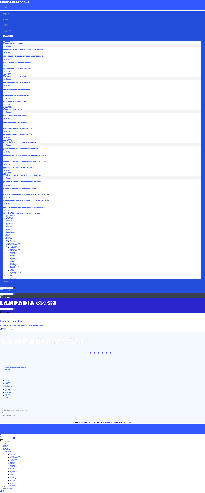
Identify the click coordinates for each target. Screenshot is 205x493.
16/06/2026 (6, 138)
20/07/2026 (6, 105)
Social (7, 241)
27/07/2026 (6, 158)
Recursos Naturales (10, 238)
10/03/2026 (6, 216)
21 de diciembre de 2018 (7, 330)
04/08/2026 (6, 152)
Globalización (9, 220)
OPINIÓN (5, 25)
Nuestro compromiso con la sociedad (15, 367)
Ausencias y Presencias (12, 109)
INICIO (5, 8)
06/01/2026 (6, 72)
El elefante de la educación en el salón (19, 168)
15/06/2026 (6, 171)
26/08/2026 (6, 86)
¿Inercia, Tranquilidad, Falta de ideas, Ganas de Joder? (24, 161)
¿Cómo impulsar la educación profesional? (20, 155)
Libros (6, 385)
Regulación (8, 240)
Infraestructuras (10, 224)
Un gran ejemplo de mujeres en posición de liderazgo (21, 325)
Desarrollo (12, 254)
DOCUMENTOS (7, 287)
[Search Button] (14, 288)
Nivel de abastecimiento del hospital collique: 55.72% (24, 213)
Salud (11, 275)
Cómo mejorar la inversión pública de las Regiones (24, 56)
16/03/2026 (6, 210)
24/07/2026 (6, 65)
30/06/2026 (6, 131)
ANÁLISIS (6, 20)
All (7, 39)
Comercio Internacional (11, 215)
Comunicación (13, 246)
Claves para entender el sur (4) (16, 95)
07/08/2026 (6, 59)
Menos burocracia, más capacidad (16, 89)
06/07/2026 (6, 125)
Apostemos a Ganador (12, 128)
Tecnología (8, 243)
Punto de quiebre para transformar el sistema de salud (26, 201)
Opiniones (9, 245)
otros (6, 397)
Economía (12, 255)
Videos (7, 383)
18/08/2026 (6, 191)
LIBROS (5, 275)
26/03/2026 (6, 204)
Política (8, 40)
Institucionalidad (10, 232)
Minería (8, 234)
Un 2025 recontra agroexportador (17, 68)
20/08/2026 (6, 92)
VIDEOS (5, 31)
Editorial (8, 225)
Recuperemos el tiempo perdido (16, 122)
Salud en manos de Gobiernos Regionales (19, 188)
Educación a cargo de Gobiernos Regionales (20, 142)
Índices (8, 229)
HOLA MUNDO (14, 241)
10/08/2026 (6, 53)
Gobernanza (9, 228)
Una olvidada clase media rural (15, 76)
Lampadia (5, 328)
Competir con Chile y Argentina (16, 62)
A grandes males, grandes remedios (17, 194)
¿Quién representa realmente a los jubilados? (22, 176)
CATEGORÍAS (7, 36)
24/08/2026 (6, 185)
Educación (12, 258)
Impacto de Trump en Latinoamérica (17, 135)
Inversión (7, 389)
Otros (7, 235)
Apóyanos (7, 369)
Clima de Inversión (15, 243)
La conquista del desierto (13, 43)
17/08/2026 (6, 119)
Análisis (8, 246)
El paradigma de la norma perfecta (17, 207)
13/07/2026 (6, 164)
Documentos (8, 386)
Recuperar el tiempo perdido (14, 102)
